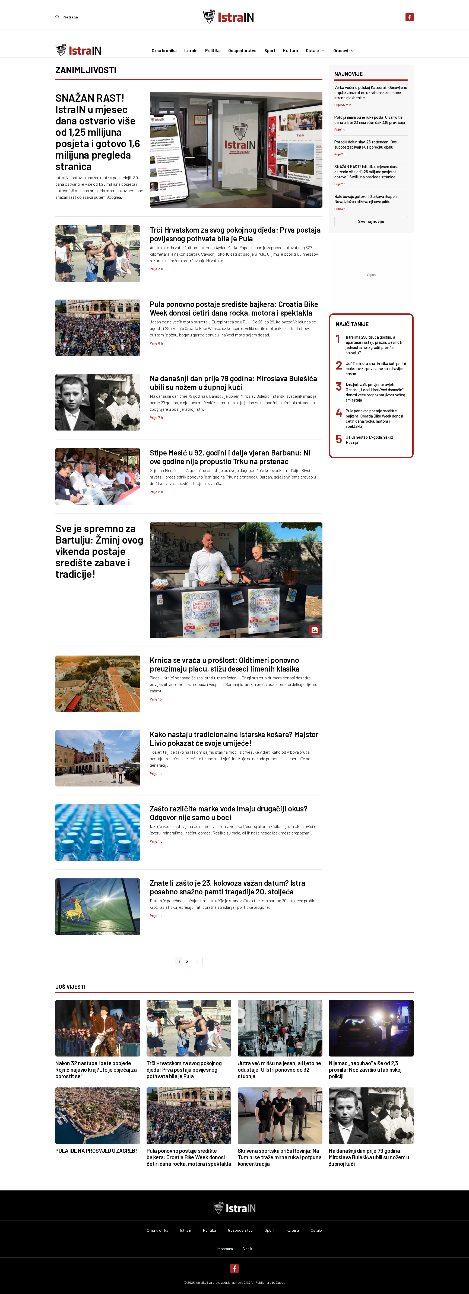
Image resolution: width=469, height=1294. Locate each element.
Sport (270, 50)
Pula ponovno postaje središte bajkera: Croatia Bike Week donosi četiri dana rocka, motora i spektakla (234, 308)
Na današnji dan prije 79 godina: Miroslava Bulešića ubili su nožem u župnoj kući (233, 382)
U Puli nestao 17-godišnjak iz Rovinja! (369, 440)
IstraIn (191, 50)
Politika (212, 50)
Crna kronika (164, 50)
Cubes (280, 1282)
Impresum (225, 1249)
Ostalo (312, 50)
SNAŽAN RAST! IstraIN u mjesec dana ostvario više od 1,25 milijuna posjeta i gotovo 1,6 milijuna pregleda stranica (97, 132)
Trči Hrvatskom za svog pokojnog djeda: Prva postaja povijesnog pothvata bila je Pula (235, 234)
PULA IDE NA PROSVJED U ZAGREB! (96, 1150)
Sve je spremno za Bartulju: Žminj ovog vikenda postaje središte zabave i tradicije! (99, 550)
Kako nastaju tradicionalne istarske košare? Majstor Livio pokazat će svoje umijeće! (234, 738)
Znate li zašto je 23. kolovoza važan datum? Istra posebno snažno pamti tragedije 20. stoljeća (227, 887)
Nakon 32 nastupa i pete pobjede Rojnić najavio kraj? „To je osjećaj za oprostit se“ (96, 1069)
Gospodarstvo (242, 50)
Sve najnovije (371, 221)
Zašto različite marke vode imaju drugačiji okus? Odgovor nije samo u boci (229, 812)
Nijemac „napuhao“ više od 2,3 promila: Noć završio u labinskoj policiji (365, 1069)
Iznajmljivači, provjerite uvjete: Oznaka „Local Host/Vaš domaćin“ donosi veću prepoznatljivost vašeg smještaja (375, 392)
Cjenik (247, 1249)
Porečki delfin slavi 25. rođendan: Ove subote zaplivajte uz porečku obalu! (365, 144)
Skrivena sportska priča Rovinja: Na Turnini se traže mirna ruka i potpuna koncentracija (280, 1157)
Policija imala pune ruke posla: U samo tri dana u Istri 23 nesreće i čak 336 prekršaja (369, 120)
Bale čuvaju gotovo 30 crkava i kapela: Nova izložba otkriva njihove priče (366, 199)
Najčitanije (352, 324)
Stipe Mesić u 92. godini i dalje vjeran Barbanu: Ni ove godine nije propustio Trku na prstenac (230, 456)
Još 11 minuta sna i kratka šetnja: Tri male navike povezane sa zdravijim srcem (376, 368)
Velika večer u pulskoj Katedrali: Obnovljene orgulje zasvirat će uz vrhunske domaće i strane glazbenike (370, 92)
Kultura (290, 50)
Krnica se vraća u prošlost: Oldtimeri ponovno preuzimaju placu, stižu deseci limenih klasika (225, 664)
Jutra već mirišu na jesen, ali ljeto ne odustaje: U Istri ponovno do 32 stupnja (279, 1069)
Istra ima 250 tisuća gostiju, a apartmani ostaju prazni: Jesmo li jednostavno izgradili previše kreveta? (374, 345)
